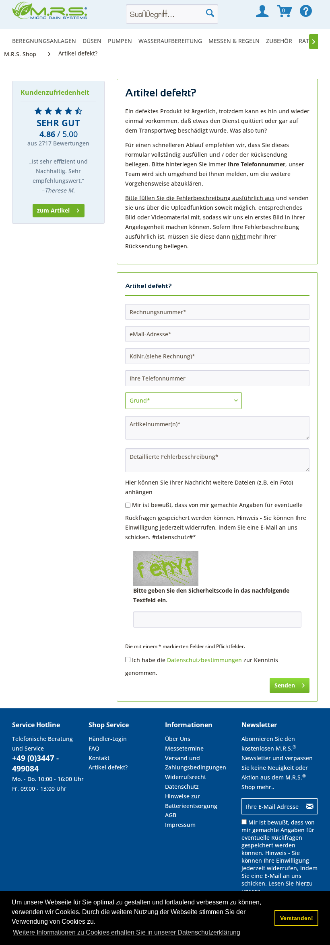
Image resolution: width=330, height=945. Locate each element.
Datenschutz (182, 786)
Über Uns (177, 738)
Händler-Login (108, 738)
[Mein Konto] (262, 11)
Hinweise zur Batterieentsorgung (191, 801)
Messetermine (184, 748)
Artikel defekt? (108, 767)
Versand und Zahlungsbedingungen (195, 762)
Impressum (180, 824)
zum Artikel (53, 210)
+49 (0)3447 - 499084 (35, 763)
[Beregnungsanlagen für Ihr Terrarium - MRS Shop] (50, 13)
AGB (170, 815)
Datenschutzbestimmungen (204, 660)
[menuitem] (45, 41)
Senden (284, 685)
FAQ (94, 748)
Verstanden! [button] (296, 918)
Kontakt (99, 758)
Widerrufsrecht (185, 777)
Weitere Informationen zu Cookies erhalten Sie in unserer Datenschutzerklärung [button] (126, 932)
